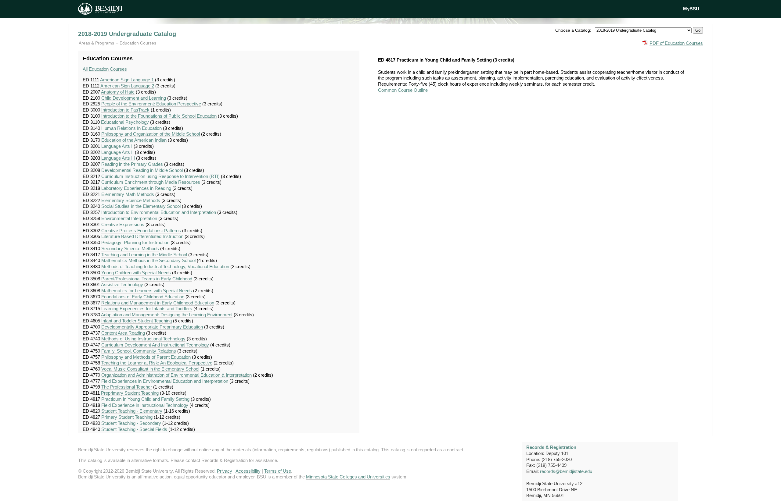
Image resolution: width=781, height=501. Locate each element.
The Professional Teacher (126, 386)
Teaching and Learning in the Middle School (144, 254)
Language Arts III (118, 158)
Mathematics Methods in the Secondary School (148, 260)
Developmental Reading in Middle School (142, 170)
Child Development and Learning (133, 98)
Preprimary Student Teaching (130, 393)
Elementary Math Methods (127, 194)
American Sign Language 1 (127, 79)
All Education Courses (105, 69)
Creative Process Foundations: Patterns (141, 230)
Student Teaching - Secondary (131, 423)
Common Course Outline (403, 90)
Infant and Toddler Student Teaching (136, 320)
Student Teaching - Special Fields (134, 429)
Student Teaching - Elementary (131, 411)
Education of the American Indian (134, 140)
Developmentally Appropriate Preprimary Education (152, 326)
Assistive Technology (122, 284)
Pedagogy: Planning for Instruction (135, 242)
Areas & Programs (97, 43)
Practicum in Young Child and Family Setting (145, 399)
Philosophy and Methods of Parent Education (146, 357)
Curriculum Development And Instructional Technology (155, 344)
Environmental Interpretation (129, 218)
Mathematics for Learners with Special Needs (146, 290)
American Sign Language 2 (127, 85)
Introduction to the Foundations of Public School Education (159, 116)
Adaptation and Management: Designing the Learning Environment (166, 314)
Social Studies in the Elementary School (141, 206)
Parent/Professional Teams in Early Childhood (146, 278)
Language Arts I (116, 146)
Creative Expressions (122, 224)
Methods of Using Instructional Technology (143, 338)
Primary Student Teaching (127, 417)
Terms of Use (277, 471)
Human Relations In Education (131, 128)
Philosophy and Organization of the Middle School (150, 134)
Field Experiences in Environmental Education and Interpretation (164, 381)
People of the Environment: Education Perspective (151, 103)
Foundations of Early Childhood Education (142, 296)
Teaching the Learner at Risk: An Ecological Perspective (156, 362)
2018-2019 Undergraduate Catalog (127, 33)
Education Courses (138, 43)
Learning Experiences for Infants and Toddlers (146, 308)
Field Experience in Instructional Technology (144, 405)
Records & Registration (551, 447)
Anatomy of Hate (118, 91)
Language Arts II (117, 152)
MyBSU (691, 8)
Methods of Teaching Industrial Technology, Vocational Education (165, 266)
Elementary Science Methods (130, 200)
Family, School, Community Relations (138, 351)
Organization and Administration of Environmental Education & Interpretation (176, 375)
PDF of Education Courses (676, 43)
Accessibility (248, 471)
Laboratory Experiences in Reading (136, 188)
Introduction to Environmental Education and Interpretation (158, 212)
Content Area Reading (123, 333)
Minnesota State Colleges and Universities (348, 476)
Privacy (224, 471)
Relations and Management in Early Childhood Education (157, 302)
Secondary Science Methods (130, 248)
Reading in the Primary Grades (132, 164)
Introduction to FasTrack (125, 109)
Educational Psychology (125, 122)
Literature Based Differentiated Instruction (142, 236)
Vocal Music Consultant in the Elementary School (150, 368)
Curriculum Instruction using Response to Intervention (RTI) (160, 176)
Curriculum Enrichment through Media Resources (150, 182)
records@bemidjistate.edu (566, 471)
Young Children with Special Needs (136, 272)
